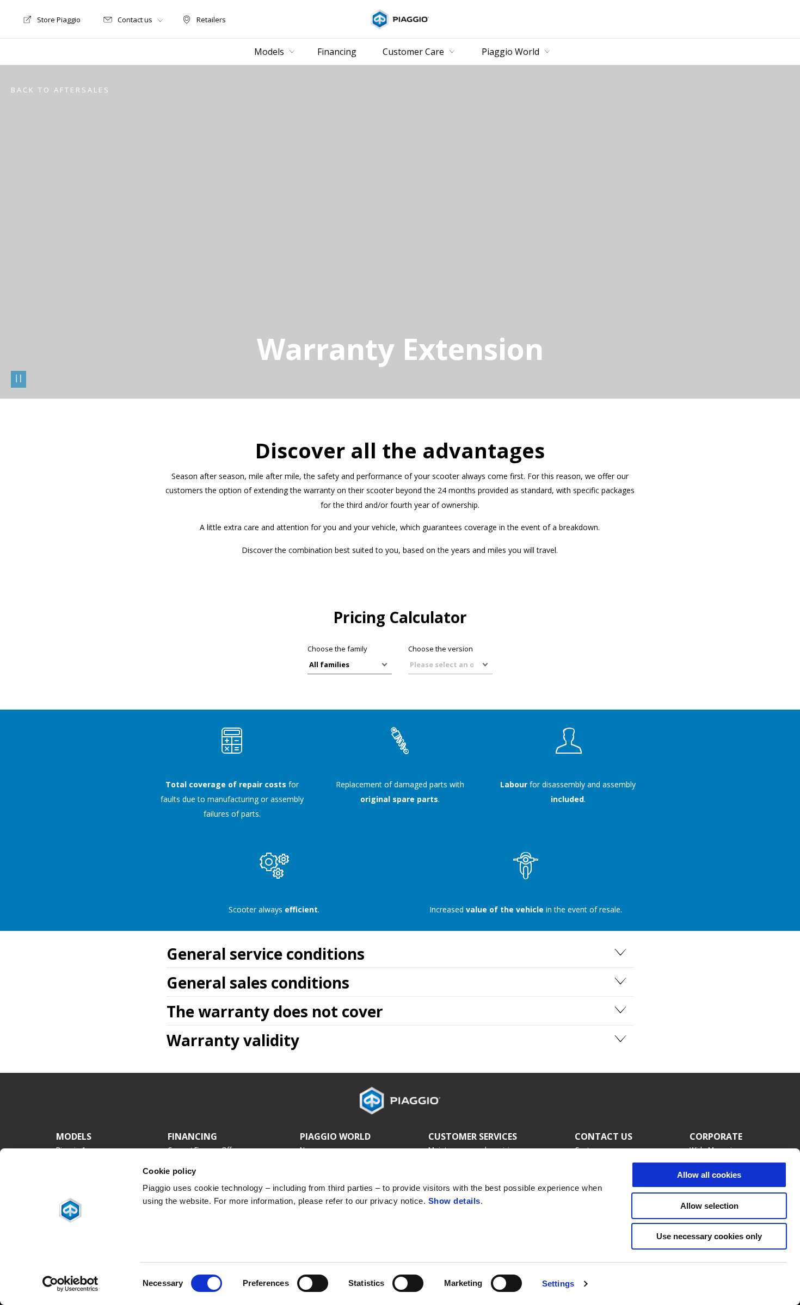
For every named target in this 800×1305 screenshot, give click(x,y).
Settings (558, 1283)
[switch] (312, 1283)
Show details (454, 1200)
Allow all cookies (709, 1174)
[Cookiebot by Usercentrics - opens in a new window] (70, 1284)
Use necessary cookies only (709, 1236)
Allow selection (709, 1205)
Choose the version (440, 649)
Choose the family (337, 649)
